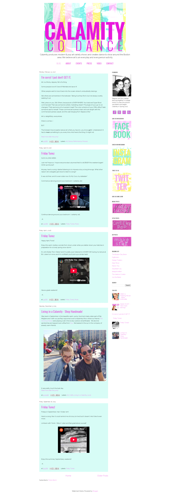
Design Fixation (117, 260)
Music (77, 224)
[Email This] (50, 142)
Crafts (71, 395)
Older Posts (102, 476)
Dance (70, 141)
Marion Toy (115, 266)
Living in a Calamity (80, 395)
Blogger (95, 491)
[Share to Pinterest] (58, 142)
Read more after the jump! (49, 137)
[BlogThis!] (52, 142)
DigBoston (115, 257)
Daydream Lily (116, 269)
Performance (77, 141)
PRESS (89, 63)
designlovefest (116, 271)
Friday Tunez (48, 153)
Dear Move (115, 263)
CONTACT (110, 63)
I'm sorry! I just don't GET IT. (56, 77)
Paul (71, 323)
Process (85, 141)
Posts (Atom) (52, 480)
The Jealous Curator (119, 274)
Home (68, 476)
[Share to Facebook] (56, 142)
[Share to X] (54, 142)
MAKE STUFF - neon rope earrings (125, 305)
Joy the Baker (116, 277)
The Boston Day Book (119, 254)
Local (89, 395)
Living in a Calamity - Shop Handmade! (62, 311)
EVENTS (79, 63)
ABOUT (68, 63)
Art (67, 141)
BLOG (59, 63)
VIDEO (99, 63)
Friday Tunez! (48, 407)
